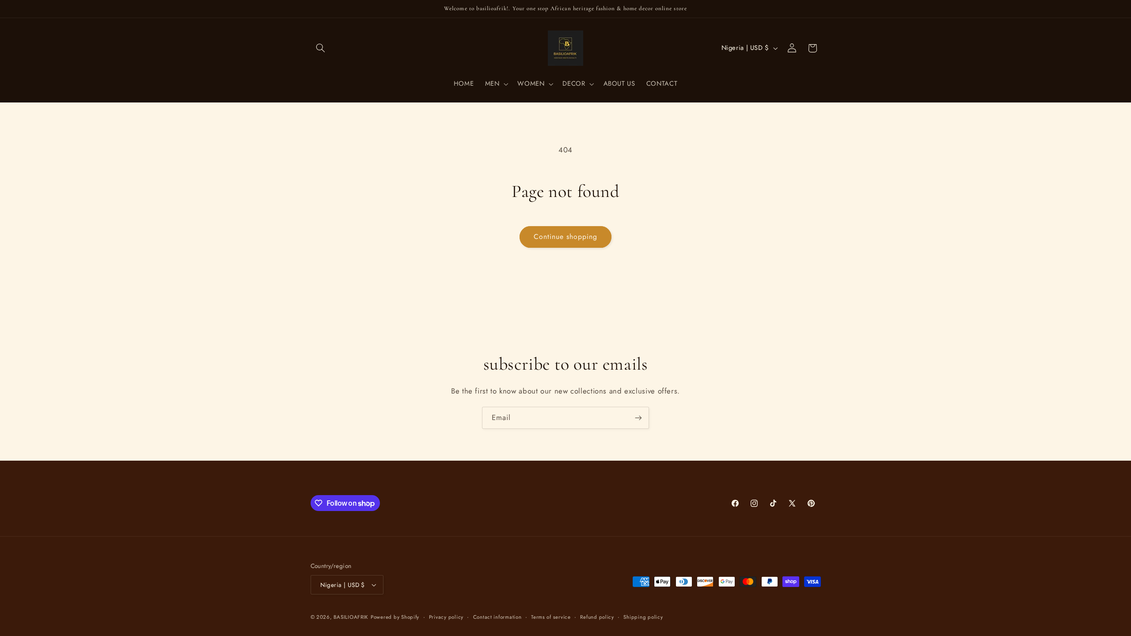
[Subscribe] (638, 417)
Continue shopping (566, 236)
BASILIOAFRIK (351, 617)
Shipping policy (643, 617)
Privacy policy (446, 617)
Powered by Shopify (395, 617)
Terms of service (551, 617)
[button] (321, 48)
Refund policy (597, 617)
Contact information (497, 617)
